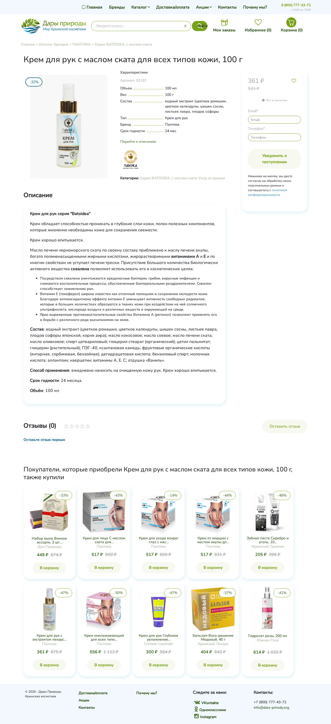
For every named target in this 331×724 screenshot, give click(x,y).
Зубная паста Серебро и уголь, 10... (268, 540)
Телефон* (256, 128)
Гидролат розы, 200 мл (267, 635)
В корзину (49, 567)
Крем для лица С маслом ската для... (104, 540)
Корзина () (292, 30)
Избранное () (258, 30)
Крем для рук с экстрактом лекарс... (49, 637)
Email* (253, 111)
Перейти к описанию (138, 141)
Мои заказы (224, 30)
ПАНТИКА (81, 44)
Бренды (117, 7)
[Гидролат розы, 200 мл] (267, 608)
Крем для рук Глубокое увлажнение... (158, 637)
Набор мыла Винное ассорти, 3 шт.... (49, 540)
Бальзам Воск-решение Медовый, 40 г (213, 637)
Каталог (139, 7)
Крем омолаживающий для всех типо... (104, 637)
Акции (202, 7)
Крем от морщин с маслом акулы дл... (213, 540)
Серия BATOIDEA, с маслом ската (123, 44)
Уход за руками (211, 178)
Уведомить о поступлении (274, 159)
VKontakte (210, 702)
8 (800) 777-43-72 (296, 5)
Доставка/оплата (173, 7)
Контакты (227, 7)
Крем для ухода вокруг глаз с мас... (158, 540)
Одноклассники (212, 709)
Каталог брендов (53, 44)
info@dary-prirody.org (271, 707)
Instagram (208, 716)
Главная (28, 44)
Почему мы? (255, 7)
